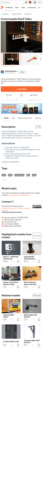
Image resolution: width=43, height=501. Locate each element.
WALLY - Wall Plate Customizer (10, 258)
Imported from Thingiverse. (19, 195)
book (10, 175)
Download (23, 89)
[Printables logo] (2, 7)
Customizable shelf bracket (32, 341)
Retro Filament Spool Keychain (30, 283)
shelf (3, 175)
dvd (28, 175)
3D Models (6, 14)
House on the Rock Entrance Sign (10, 283)
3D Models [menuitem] (9, 7)
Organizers (28, 14)
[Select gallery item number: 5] (14, 253)
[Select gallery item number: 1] (7, 253)
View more (37, 236)
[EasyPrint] (26, 2)
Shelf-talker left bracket (30, 316)
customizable (19, 175)
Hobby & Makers (17, 14)
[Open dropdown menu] (40, 18)
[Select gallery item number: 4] (12, 253)
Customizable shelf (11, 341)
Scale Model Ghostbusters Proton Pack (29, 258)
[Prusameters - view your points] (30, 2)
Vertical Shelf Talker (8, 316)
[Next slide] (40, 59)
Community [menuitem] (32, 7)
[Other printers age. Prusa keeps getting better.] (21, 108)
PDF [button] (39, 127)
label (34, 175)
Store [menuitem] (17, 7)
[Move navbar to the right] (41, 7)
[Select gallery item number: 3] (11, 253)
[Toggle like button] (4, 261)
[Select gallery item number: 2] (9, 253)
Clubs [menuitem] (23, 7)
